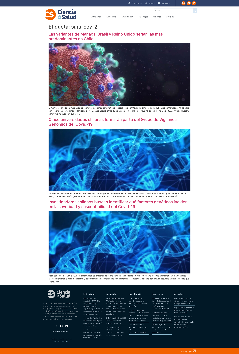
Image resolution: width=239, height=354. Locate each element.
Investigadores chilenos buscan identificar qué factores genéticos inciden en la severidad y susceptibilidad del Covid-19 (118, 204)
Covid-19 (170, 16)
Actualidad (111, 16)
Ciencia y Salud (49, 3)
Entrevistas (96, 16)
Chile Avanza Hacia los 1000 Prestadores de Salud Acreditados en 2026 (116, 320)
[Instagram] (183, 3)
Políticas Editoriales (61, 342)
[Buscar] (195, 10)
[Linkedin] (194, 3)
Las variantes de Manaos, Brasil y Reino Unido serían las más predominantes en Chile (106, 36)
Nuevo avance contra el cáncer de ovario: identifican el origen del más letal (184, 301)
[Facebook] (189, 3)
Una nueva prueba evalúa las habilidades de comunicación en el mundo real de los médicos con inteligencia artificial (184, 322)
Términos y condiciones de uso (61, 339)
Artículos (157, 16)
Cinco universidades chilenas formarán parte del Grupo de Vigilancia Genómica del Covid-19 (113, 122)
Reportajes (143, 16)
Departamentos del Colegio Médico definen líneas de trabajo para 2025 (184, 310)
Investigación (127, 16)
